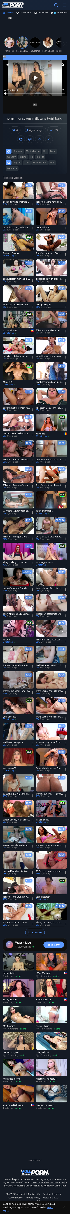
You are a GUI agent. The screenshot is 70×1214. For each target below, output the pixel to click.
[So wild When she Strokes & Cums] (51, 348)
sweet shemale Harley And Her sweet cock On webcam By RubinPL (16, 845)
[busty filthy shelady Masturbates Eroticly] (18, 606)
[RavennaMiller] (51, 991)
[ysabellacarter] (51, 889)
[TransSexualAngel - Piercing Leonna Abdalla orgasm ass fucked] (51, 245)
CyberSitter (60, 1185)
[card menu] (32, 203)
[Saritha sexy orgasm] (18, 734)
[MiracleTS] (18, 374)
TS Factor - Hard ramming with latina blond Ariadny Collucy (49, 871)
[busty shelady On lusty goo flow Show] (51, 580)
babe (52, 151)
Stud (52, 162)
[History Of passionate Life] (51, 606)
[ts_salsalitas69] (18, 322)
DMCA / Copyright (15, 1194)
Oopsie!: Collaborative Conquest (16, 356)
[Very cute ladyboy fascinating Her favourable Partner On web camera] (18, 503)
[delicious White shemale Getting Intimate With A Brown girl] (18, 194)
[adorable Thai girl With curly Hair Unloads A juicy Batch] (51, 451)
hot (45, 151)
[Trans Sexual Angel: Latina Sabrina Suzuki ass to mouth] (51, 709)
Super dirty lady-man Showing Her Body (49, 768)
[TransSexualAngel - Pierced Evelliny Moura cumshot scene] (51, 786)
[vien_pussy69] (18, 760)
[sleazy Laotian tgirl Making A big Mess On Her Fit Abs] (51, 915)
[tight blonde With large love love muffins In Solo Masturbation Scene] (51, 271)
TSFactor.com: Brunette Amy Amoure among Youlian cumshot (16, 897)
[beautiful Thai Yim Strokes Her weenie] (18, 786)
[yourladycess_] (18, 709)
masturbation (32, 151)
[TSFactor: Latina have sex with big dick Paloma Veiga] (51, 631)
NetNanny (49, 1185)
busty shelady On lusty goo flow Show (49, 588)
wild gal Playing (43, 305)
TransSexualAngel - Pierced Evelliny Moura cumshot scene (49, 794)
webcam (11, 156)
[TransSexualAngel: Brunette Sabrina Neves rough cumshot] (51, 477)
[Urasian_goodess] (51, 554)
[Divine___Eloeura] (18, 245)
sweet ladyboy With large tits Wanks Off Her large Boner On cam (16, 820)
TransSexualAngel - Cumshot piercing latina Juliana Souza (16, 922)
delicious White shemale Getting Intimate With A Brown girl (16, 202)
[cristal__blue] (51, 1018)
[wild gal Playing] (51, 297)
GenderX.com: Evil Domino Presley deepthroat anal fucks (16, 433)
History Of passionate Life (48, 614)
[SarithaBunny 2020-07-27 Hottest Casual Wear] (51, 657)
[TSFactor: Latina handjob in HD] (51, 194)
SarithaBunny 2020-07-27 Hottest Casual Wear (49, 665)
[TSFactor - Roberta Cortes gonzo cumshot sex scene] (18, 477)
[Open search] (56, 5)
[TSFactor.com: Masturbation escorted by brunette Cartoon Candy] (51, 322)
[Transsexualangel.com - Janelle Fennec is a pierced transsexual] (18, 683)
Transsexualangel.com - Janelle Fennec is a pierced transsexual (16, 691)
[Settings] (63, 65)
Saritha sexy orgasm (13, 742)
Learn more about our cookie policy (49, 1182)
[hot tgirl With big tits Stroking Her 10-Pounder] (18, 863)
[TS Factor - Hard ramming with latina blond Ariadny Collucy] (51, 863)
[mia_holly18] (51, 1044)
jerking (23, 156)
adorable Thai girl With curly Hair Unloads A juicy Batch (49, 460)
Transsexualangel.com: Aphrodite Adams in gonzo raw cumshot (16, 665)
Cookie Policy (15, 1197)
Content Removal (52, 1194)
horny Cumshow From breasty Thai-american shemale (16, 588)
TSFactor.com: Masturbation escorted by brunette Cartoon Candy (49, 330)
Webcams (12, 168)
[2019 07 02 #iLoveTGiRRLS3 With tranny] (51, 528)
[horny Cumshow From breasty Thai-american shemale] (18, 580)
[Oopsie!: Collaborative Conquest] (18, 348)
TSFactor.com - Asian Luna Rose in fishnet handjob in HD (16, 460)
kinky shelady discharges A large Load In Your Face (16, 562)
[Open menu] (64, 5)
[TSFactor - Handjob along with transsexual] (18, 528)
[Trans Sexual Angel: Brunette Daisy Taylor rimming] (51, 683)
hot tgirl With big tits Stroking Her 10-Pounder (16, 871)
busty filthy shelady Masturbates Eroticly (16, 614)
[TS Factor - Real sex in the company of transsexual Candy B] (18, 297)
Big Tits (17, 162)
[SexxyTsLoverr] (18, 991)
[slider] (35, 93)
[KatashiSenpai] (51, 812)
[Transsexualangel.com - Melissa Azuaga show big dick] (51, 837)
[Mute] (7, 64)
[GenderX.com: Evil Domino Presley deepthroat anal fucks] (18, 425)
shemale (18, 151)
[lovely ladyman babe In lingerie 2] (51, 374)
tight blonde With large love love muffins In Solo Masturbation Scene (49, 279)
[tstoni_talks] (18, 965)
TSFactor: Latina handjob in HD (49, 202)
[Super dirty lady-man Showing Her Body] (51, 760)
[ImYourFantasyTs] (51, 1097)
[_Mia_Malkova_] (51, 965)
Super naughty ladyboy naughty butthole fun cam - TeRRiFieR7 (16, 408)
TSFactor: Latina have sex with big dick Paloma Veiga (49, 640)
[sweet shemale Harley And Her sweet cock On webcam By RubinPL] (18, 837)
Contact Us (34, 1194)
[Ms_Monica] (18, 1018)
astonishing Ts (43, 228)
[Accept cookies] (64, 1207)
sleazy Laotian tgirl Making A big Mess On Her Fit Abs (49, 922)
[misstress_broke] (18, 1071)
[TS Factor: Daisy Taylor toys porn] (51, 400)
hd (31, 156)
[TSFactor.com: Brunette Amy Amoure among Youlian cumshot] (18, 889)
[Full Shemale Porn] (13, 5)
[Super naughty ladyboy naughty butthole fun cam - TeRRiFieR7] (18, 400)
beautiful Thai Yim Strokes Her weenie (15, 794)
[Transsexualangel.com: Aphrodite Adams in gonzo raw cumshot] (18, 657)
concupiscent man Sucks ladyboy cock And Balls (16, 279)
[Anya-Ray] (51, 426)
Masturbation (39, 162)
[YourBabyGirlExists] (18, 1097)
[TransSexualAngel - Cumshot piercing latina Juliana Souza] (18, 915)
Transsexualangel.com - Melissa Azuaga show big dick (49, 845)
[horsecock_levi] (18, 1044)
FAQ (56, 1197)
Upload (47, 1197)
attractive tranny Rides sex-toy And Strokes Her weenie (16, 228)
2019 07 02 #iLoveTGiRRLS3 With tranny (49, 537)
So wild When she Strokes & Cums (48, 356)
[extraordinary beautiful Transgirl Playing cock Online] (51, 734)
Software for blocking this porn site (21, 1185)
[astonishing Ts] (51, 219)
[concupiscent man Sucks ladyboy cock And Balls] (18, 271)
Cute (27, 162)
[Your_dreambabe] (51, 503)
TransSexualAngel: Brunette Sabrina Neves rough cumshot (49, 485)
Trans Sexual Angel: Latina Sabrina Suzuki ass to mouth (49, 717)
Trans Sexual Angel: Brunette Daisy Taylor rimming (49, 691)
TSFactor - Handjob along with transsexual (16, 537)
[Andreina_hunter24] (51, 1071)
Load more (35, 932)
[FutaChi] (18, 631)
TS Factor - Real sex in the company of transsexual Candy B (16, 305)
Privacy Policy (33, 1197)
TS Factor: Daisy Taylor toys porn (49, 408)
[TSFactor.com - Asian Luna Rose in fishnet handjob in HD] (18, 451)
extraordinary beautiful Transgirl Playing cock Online (49, 742)
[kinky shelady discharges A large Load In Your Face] (18, 554)
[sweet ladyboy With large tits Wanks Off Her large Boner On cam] (18, 812)
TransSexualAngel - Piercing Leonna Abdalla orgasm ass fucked (49, 253)
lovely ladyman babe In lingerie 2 (49, 382)
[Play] (35, 78)
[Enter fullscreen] (63, 90)
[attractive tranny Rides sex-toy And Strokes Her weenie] (18, 219)
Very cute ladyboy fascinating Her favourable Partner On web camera (16, 511)
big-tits (40, 156)
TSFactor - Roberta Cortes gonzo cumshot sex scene (16, 485)
